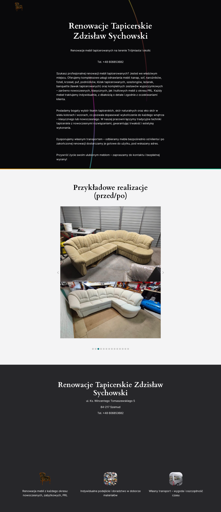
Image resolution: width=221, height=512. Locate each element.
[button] (93, 349)
